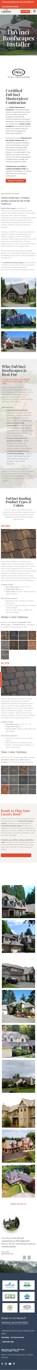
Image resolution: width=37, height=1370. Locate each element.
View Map (5, 1337)
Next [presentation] (29, 1257)
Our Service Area (17, 1337)
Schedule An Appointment (14, 1322)
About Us (4, 1349)
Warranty (20, 1349)
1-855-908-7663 (7, 1342)
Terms (16, 1351)
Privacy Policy (6, 1351)
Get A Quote (25, 11)
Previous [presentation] (24, 1257)
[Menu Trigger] (34, 11)
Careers (13, 1349)
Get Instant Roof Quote (10, 6)
